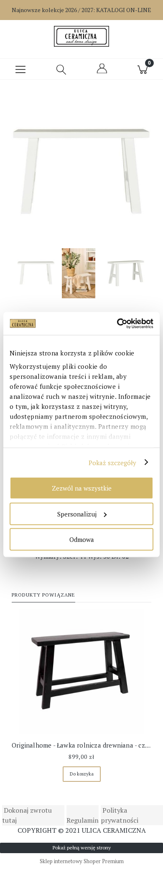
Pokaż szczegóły (113, 462)
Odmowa (81, 539)
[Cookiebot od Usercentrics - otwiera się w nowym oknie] (117, 323)
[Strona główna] (81, 36)
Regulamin (82, 820)
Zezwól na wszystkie (82, 488)
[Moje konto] (102, 72)
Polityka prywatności (119, 815)
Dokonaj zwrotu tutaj (27, 815)
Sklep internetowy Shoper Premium (82, 861)
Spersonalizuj (77, 513)
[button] (20, 69)
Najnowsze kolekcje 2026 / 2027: (81, 10)
